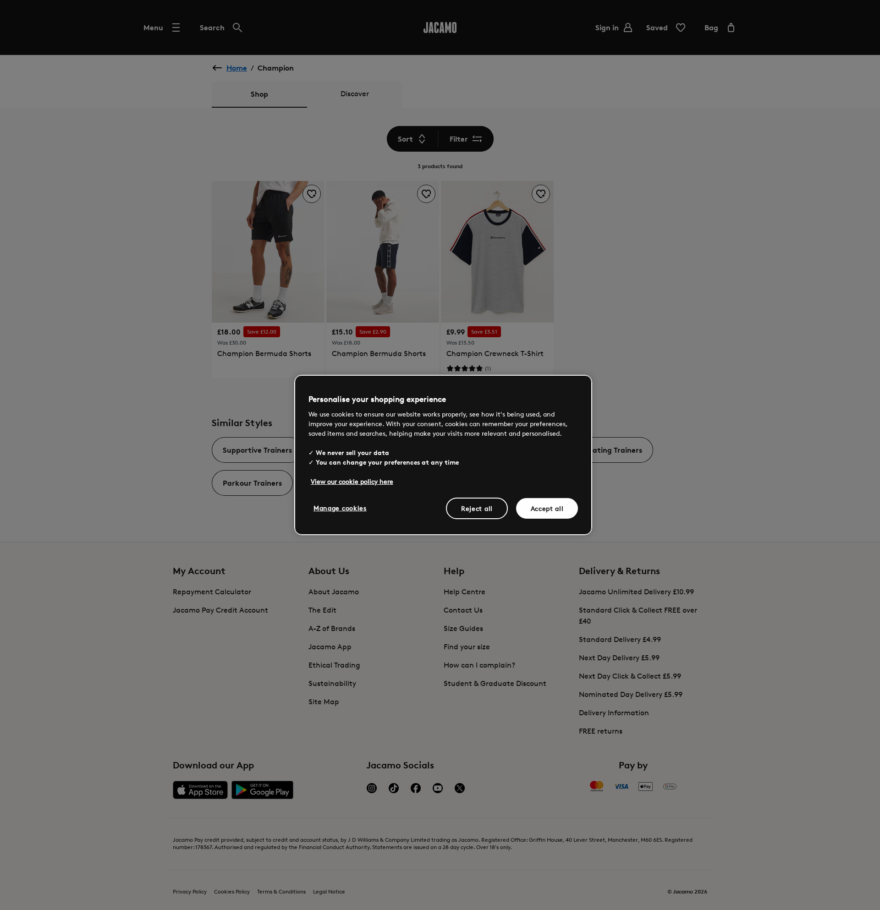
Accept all (547, 508)
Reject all (477, 508)
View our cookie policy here (352, 481)
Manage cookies (340, 507)
